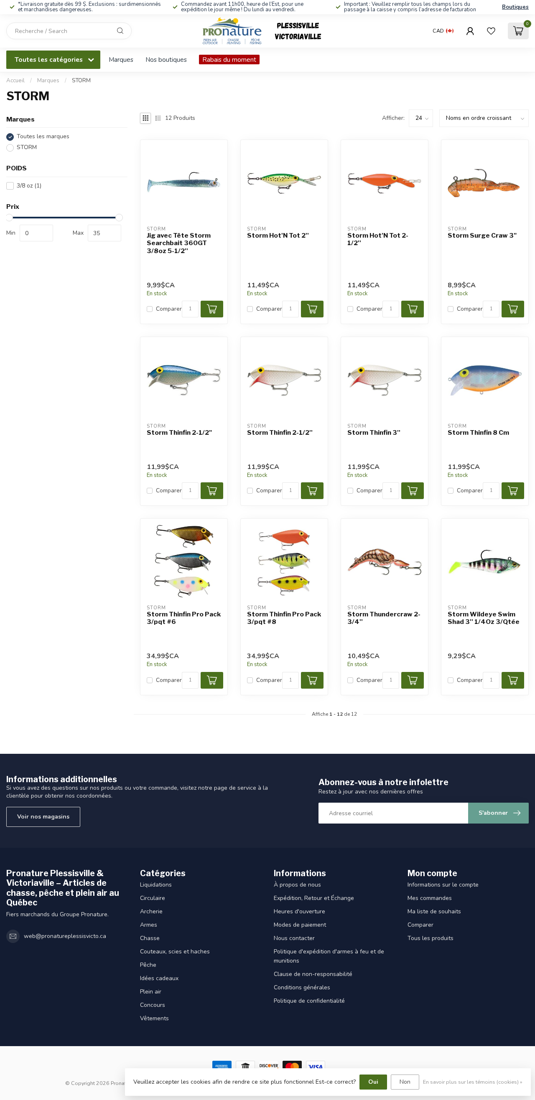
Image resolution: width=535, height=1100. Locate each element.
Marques (121, 59)
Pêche (148, 965)
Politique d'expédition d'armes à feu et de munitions (329, 956)
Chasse (150, 938)
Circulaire (152, 898)
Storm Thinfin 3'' (373, 432)
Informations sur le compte (443, 885)
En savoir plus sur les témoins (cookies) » (472, 1081)
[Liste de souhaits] (491, 31)
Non (405, 1082)
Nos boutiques (166, 59)
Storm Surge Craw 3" (482, 235)
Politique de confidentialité (309, 1001)
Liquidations (156, 885)
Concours (152, 1005)
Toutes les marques (43, 137)
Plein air (150, 992)
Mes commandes (430, 898)
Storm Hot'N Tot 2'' (278, 235)
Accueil (15, 80)
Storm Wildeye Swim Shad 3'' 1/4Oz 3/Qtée (484, 618)
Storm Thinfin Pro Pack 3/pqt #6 (184, 618)
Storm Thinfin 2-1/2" (179, 432)
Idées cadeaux (159, 978)
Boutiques (515, 7)
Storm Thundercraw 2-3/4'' (383, 618)
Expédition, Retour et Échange (314, 898)
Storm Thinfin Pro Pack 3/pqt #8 (284, 618)
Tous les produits (430, 938)
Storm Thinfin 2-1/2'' (280, 432)
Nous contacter (294, 938)
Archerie (151, 911)
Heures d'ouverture (299, 911)
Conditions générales (302, 987)
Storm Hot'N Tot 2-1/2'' (377, 239)
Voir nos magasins (43, 817)
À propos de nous (297, 885)
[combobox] (69, 31)
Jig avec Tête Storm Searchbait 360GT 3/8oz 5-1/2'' (179, 243)
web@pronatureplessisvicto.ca (65, 936)
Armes (148, 925)
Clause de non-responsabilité (313, 974)
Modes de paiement (300, 925)
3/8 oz (29, 185)
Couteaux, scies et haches (175, 952)
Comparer (169, 309)
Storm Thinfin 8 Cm (478, 432)
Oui (373, 1082)
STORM (81, 80)
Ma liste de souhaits (434, 911)
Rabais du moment (229, 59)
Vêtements (154, 1018)
